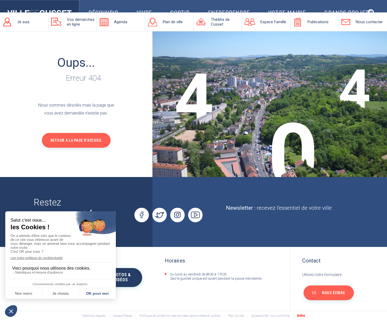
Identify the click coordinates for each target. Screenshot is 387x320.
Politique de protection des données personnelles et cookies (180, 316)
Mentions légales (94, 316)
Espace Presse (122, 316)
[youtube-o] (195, 215)
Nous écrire (333, 293)
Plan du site (236, 316)
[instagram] (177, 215)
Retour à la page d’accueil (76, 140)
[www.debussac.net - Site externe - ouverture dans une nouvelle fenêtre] (301, 315)
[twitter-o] (159, 215)
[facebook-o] (141, 215)
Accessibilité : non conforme (270, 316)
